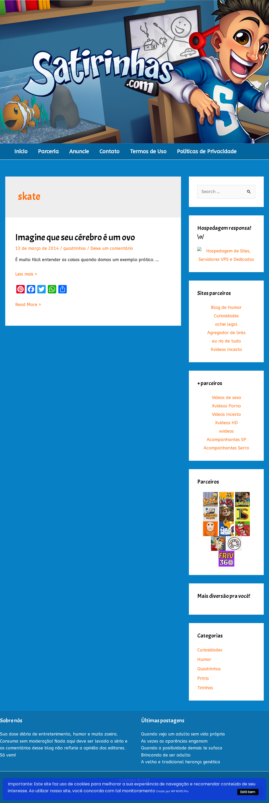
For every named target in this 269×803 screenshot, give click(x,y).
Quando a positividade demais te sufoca (181, 747)
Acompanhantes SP (226, 439)
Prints (203, 678)
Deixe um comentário (111, 248)
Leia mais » (26, 274)
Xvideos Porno (226, 405)
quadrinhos (74, 248)
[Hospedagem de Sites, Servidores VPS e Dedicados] (226, 255)
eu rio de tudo (226, 341)
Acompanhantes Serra (226, 447)
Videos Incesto (226, 414)
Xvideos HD (226, 422)
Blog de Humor (226, 307)
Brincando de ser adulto (165, 755)
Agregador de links (226, 332)
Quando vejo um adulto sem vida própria (183, 734)
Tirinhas (205, 687)
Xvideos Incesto (226, 349)
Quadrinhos (209, 668)
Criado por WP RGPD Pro (172, 791)
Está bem (247, 792)
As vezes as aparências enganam (174, 741)
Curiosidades (226, 315)
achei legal (226, 324)
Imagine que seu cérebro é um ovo (75, 237)
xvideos (226, 431)
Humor (204, 659)
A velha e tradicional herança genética (180, 761)
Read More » (28, 305)
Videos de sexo (226, 397)
